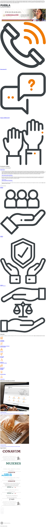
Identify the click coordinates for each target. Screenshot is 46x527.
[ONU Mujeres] (6, 475)
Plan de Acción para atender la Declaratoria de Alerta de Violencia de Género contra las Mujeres (7, 175)
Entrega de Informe (4, 179)
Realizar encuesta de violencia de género (2, 169)
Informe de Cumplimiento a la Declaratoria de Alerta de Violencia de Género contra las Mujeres (7, 180)
